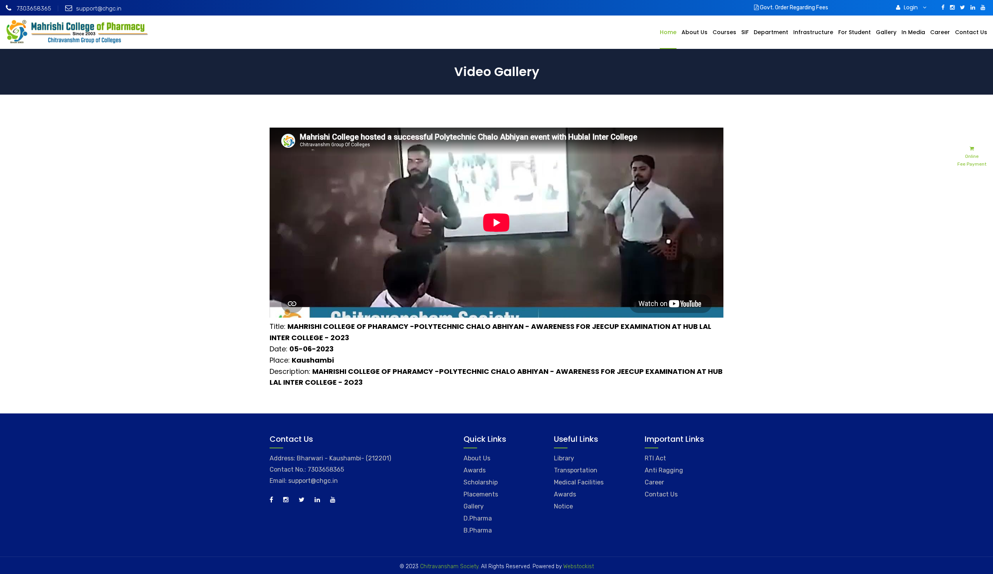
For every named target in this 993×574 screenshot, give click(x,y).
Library (564, 458)
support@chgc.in (98, 8)
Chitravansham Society (449, 566)
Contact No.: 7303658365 (307, 469)
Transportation (575, 470)
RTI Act (655, 458)
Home (668, 32)
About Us (695, 32)
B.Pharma (478, 530)
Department (771, 32)
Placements (481, 494)
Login (911, 7)
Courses (724, 32)
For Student (854, 32)
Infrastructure (813, 32)
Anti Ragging (664, 470)
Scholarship (481, 482)
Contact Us (971, 32)
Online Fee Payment (971, 160)
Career (940, 32)
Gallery (886, 32)
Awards (475, 470)
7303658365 (33, 8)
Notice (563, 506)
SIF (745, 32)
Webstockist (578, 566)
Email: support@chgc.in (304, 480)
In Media (913, 32)
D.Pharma (478, 518)
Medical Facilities (579, 482)
